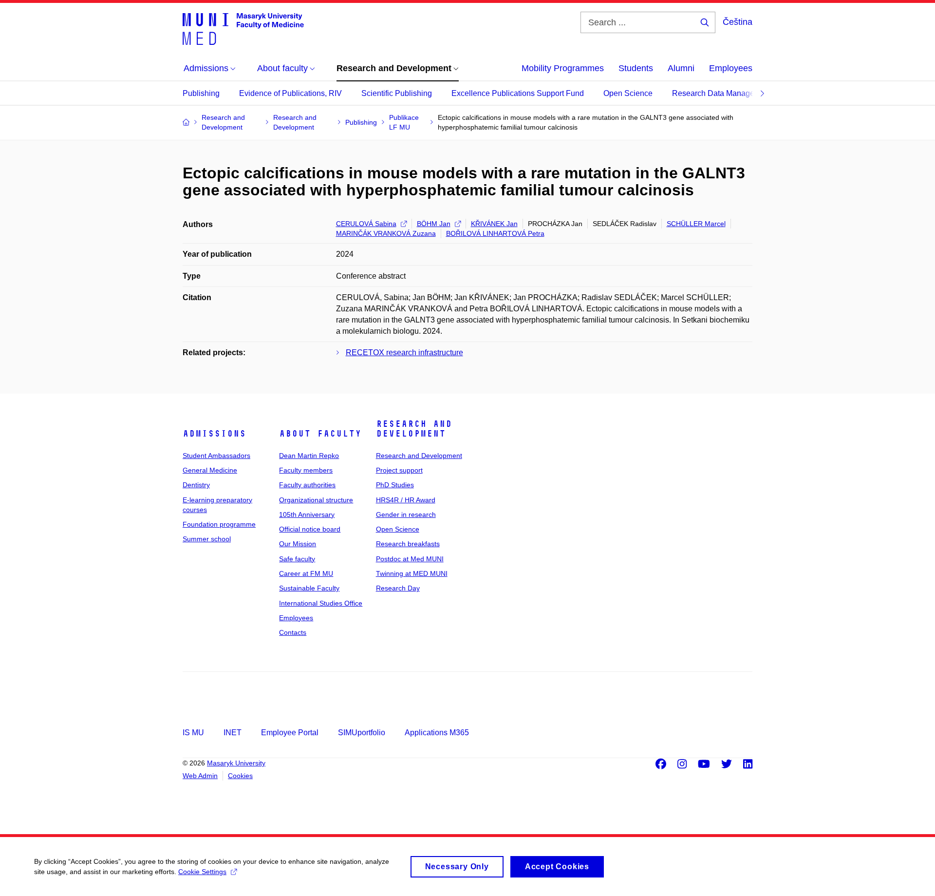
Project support (399, 470)
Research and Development (414, 429)
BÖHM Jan (433, 224)
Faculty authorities (307, 485)
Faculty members (306, 470)
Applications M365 (437, 732)
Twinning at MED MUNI (412, 573)
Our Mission (297, 544)
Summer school (207, 539)
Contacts (292, 632)
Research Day (398, 588)
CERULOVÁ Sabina (366, 224)
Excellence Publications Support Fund (517, 93)
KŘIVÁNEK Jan (494, 224)
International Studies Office (320, 603)
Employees (730, 68)
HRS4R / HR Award (405, 500)
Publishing (201, 93)
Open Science (628, 93)
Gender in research (406, 514)
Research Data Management (721, 93)
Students (635, 68)
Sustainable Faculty (309, 588)
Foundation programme (219, 524)
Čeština (737, 22)
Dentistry (196, 485)
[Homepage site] (243, 28)
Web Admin (200, 776)
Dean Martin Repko (309, 455)
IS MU (193, 732)
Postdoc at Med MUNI (410, 559)
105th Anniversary (307, 514)
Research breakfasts (408, 544)
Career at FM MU (306, 573)
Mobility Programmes (563, 68)
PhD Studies (395, 485)
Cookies (240, 776)
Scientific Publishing (396, 93)
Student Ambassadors (216, 455)
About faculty (320, 433)
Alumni (681, 68)
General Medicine (210, 470)
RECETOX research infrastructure (404, 352)
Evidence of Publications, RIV (290, 93)
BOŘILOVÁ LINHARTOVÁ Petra (495, 233)
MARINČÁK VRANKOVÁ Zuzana (386, 233)
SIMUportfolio (361, 732)
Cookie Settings (202, 872)
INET (233, 732)
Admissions (214, 433)
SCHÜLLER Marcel (696, 224)
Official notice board (309, 529)
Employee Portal (289, 732)
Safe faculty (297, 559)
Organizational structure (316, 500)
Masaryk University (236, 763)
